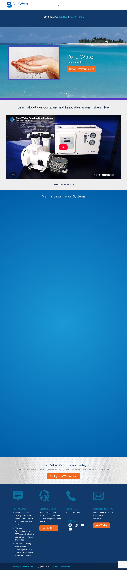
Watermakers (44, 5)
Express (25, 389)
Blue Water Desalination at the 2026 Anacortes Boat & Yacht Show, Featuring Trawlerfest (24, 534)
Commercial (77, 16)
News (97, 5)
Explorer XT (101, 292)
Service (79, 5)
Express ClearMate (25, 292)
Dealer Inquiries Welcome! (64, 184)
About (106, 5)
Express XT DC (100, 340)
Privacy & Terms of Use (23, 566)
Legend (63, 292)
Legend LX (63, 244)
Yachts (63, 16)
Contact (113, 5)
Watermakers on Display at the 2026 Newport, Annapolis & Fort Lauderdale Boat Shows (24, 518)
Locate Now (48, 528)
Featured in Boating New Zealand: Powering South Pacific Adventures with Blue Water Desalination (24, 549)
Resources (87, 5)
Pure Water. (82, 56)
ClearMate (100, 389)
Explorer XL (25, 244)
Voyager (63, 389)
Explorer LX (101, 244)
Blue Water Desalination (60, 566)
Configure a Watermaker (63, 476)
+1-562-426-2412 (77, 512)
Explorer (25, 340)
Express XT (62, 340)
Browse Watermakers (81, 69)
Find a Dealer (67, 5)
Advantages (57, 5)
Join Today (101, 525)
